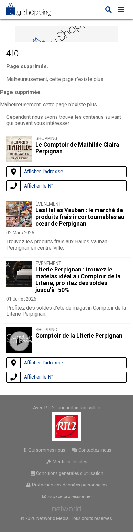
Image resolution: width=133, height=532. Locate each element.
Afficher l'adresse (43, 172)
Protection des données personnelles (69, 484)
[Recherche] (108, 10)
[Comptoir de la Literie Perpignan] (19, 341)
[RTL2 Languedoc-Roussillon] (66, 426)
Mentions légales (69, 461)
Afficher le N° (38, 186)
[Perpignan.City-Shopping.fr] (33, 9)
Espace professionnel (69, 496)
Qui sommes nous (46, 450)
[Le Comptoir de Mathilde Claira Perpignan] (19, 160)
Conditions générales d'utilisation (69, 473)
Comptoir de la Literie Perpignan (79, 335)
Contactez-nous (94, 450)
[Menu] (121, 10)
